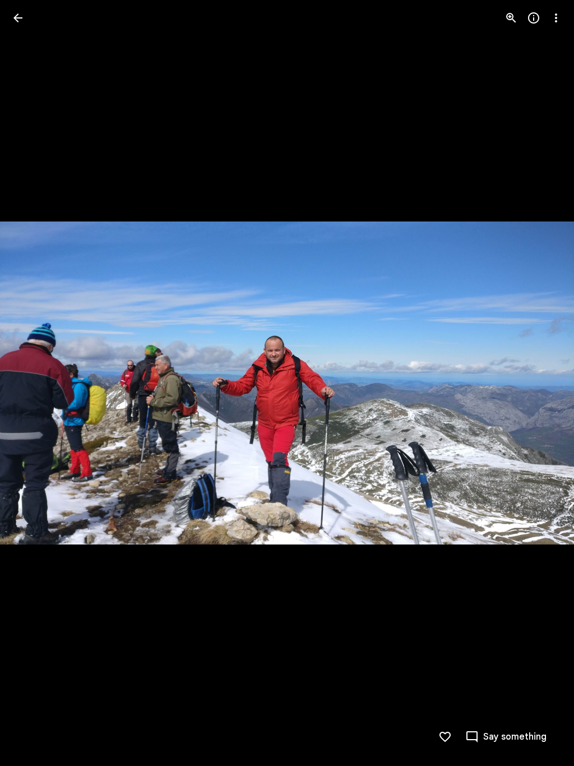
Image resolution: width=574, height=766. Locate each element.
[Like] (445, 737)
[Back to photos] (17, 17)
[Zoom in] (511, 18)
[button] (31, 383)
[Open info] (533, 18)
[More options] (556, 18)
